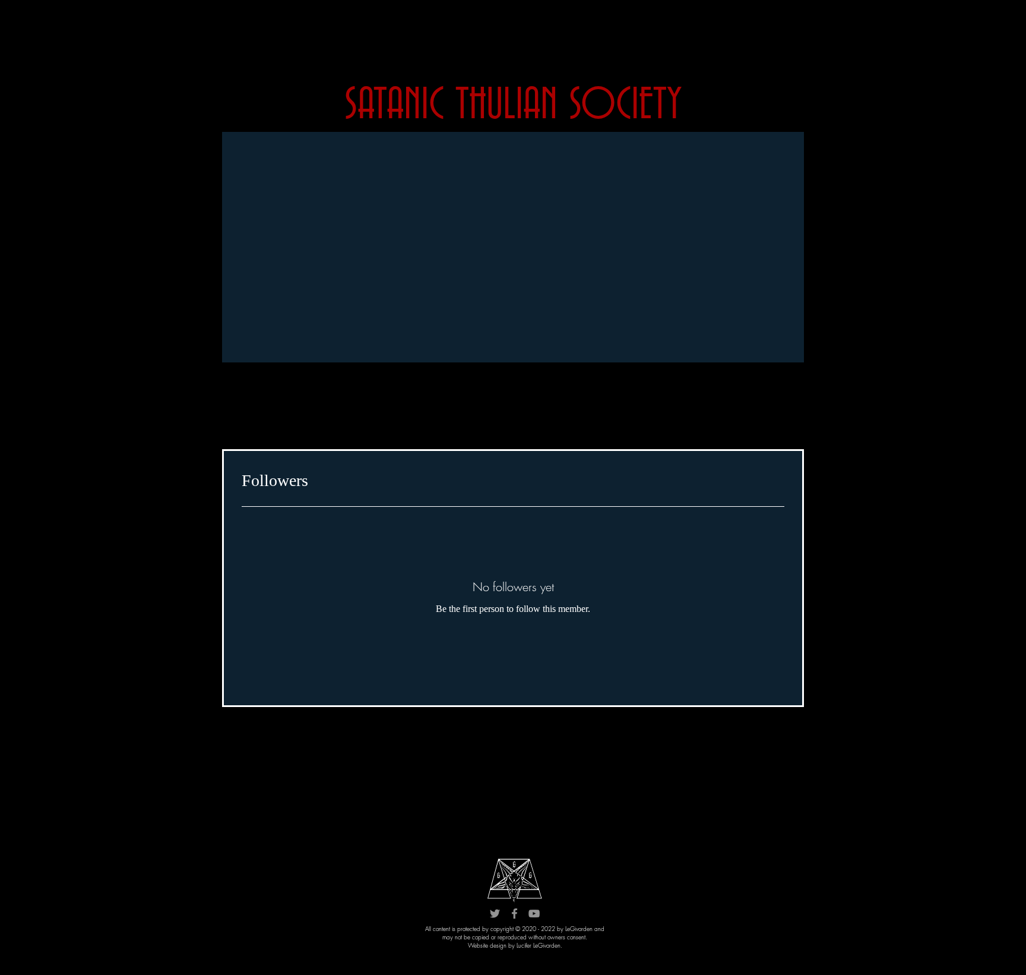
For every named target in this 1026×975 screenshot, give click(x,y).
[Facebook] (514, 913)
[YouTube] (534, 913)
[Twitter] (495, 913)
